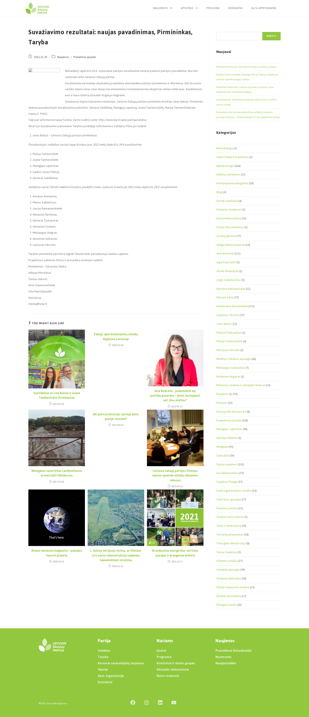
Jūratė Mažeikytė (227, 271)
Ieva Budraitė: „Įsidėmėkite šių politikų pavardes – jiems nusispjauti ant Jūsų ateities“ (175, 396)
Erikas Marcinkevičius (230, 227)
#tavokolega (224, 148)
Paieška (220, 29)
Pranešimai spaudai (84, 57)
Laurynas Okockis (227, 315)
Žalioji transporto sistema (232, 587)
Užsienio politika (227, 561)
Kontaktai (235, 8)
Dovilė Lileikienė (227, 201)
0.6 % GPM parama (263, 8)
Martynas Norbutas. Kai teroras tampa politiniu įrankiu (246, 66)
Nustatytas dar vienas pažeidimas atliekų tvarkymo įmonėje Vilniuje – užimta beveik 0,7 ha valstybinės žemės (248, 114)
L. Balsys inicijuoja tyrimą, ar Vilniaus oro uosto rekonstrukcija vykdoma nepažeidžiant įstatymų (115, 556)
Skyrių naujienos (226, 464)
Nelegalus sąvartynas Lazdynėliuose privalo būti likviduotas (57, 473)
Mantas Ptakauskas (229, 332)
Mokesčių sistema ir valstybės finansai (240, 385)
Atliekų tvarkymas (228, 174)
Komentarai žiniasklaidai (232, 306)
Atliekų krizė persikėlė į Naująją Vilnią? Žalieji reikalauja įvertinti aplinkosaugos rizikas (247, 77)
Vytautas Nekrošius (228, 578)
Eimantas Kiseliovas (229, 209)
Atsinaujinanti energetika (232, 183)
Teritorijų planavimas (229, 534)
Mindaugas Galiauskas (230, 368)
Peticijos (221, 403)
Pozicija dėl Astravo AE (231, 411)
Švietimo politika (227, 508)
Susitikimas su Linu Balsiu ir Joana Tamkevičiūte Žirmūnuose (56, 395)
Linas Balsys (224, 324)
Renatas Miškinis (227, 438)
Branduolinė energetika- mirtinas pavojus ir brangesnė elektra (175, 553)
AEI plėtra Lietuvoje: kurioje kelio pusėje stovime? (116, 417)
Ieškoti (271, 36)
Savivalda (222, 455)
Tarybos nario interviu (230, 517)
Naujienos (160, 8)
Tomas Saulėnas (226, 552)
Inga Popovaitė (226, 262)
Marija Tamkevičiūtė (229, 341)
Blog (219, 192)
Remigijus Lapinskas (229, 429)
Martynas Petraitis (228, 350)
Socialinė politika (227, 473)
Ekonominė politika (228, 218)
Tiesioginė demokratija (231, 543)
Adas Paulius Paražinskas (232, 157)
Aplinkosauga (225, 166)
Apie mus (187, 8)
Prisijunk (213, 8)
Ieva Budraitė (225, 253)
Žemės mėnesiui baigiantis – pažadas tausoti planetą (56, 553)
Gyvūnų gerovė (226, 236)
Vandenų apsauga (228, 569)
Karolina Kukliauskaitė (230, 289)
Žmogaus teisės (226, 605)
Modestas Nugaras (228, 376)
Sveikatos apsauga (228, 499)
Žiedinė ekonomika (228, 596)
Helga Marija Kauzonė (230, 245)
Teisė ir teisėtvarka (228, 526)
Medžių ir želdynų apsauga (233, 359)
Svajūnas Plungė (226, 482)
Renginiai (222, 447)
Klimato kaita (225, 297)
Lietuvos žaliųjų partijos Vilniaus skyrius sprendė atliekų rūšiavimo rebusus (175, 476)
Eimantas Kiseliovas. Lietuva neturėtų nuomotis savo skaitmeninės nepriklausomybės (245, 89)
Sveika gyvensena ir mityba (233, 490)
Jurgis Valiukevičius (228, 280)
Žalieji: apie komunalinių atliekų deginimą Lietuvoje (116, 337)
